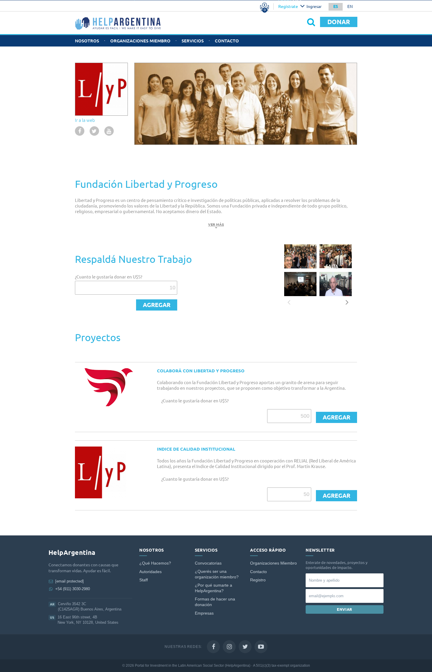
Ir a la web (85, 120)
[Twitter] (245, 646)
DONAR (338, 21)
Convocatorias (208, 563)
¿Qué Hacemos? (155, 563)
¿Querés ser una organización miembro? (217, 574)
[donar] (156, 305)
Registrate (288, 6)
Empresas (204, 613)
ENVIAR (344, 609)
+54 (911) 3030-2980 (72, 589)
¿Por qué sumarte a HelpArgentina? (213, 588)
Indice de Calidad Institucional (196, 449)
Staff (143, 580)
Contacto (227, 40)
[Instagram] (229, 646)
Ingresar (314, 6)
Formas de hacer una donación (215, 602)
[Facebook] (213, 646)
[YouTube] (260, 646)
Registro (258, 580)
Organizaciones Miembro (140, 40)
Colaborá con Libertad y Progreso (201, 370)
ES (335, 6)
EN (350, 6)
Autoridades (150, 572)
